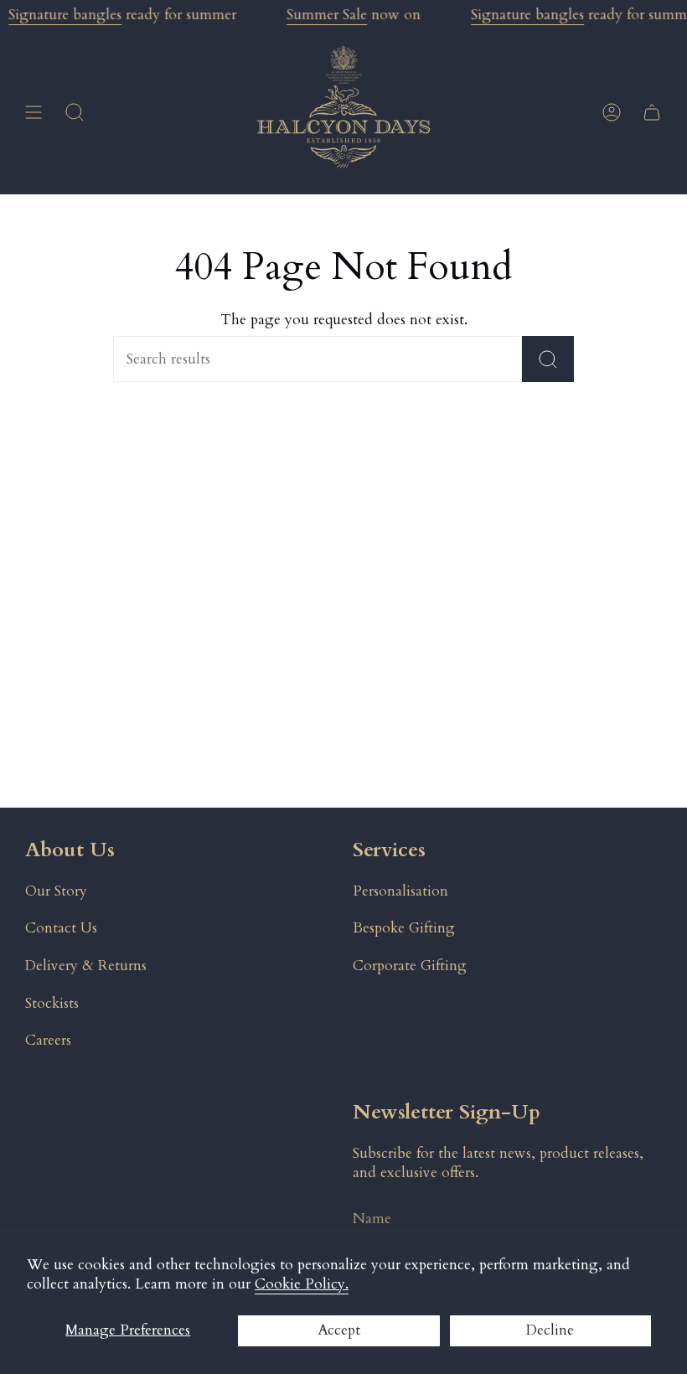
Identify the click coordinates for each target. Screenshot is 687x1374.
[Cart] (652, 112)
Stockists (52, 1003)
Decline (550, 1330)
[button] (75, 112)
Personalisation (400, 891)
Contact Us (61, 928)
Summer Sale (327, 14)
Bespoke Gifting (404, 928)
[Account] (612, 112)
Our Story (56, 891)
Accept (339, 1330)
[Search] (548, 359)
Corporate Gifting (410, 965)
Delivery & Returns (86, 965)
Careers (48, 1040)
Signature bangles (64, 14)
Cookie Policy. (302, 1284)
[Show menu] (33, 112)
